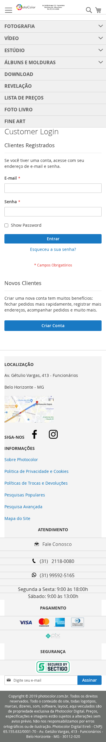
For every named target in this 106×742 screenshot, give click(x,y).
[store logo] (40, 7)
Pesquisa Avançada (23, 506)
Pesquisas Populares (24, 495)
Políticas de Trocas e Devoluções (36, 483)
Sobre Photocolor (21, 459)
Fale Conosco (55, 544)
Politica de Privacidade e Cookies (36, 471)
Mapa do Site (17, 518)
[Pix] (53, 636)
